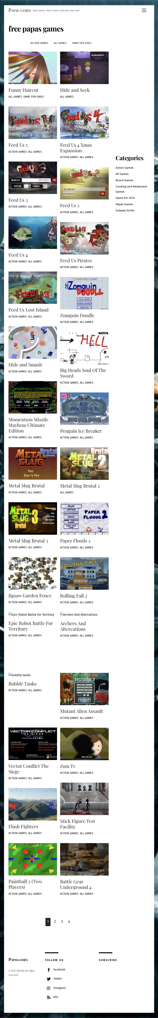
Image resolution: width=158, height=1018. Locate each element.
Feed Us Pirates (76, 260)
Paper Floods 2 (75, 540)
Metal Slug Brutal (27, 485)
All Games (60, 43)
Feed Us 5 (18, 145)
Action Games (39, 43)
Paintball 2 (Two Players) (25, 884)
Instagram (59, 988)
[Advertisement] (141, 82)
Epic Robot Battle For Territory (30, 626)
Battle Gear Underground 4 (76, 884)
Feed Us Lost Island (28, 309)
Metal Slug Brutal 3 (28, 540)
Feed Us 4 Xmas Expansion (76, 147)
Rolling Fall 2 (73, 595)
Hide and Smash (25, 364)
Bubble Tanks (22, 683)
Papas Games (124, 204)
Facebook (59, 969)
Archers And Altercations (73, 626)
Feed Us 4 (18, 255)
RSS (55, 997)
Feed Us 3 (18, 200)
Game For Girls (82, 43)
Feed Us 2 (70, 205)
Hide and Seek (75, 90)
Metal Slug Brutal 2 (80, 486)
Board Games (124, 180)
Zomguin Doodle (77, 315)
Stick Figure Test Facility (77, 824)
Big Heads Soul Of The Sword (83, 373)
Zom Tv (68, 766)
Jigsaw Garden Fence (29, 595)
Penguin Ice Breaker (81, 431)
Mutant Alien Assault (81, 711)
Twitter (57, 978)
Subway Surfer (125, 210)
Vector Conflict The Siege (28, 769)
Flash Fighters (23, 826)
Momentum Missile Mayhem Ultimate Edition (28, 425)
